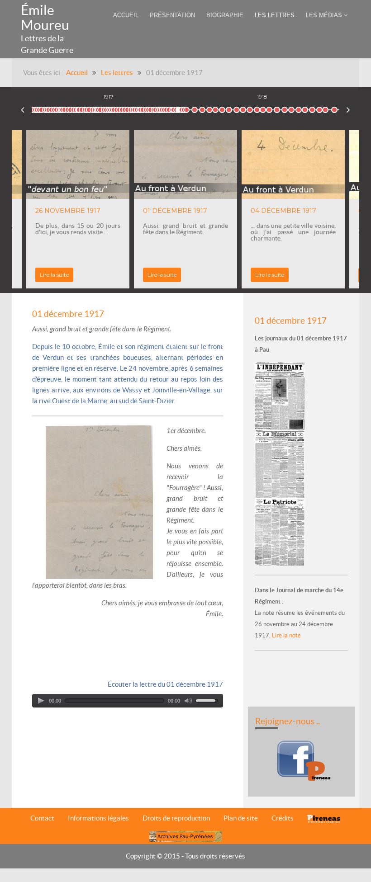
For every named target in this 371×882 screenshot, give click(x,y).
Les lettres (117, 72)
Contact (42, 818)
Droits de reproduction (176, 818)
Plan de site (241, 818)
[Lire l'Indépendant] (281, 395)
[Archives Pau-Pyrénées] (185, 836)
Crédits (282, 818)
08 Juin (334, 108)
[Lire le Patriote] (279, 531)
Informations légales (98, 818)
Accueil (77, 72)
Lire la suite (54, 274)
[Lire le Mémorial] (281, 463)
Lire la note (286, 635)
